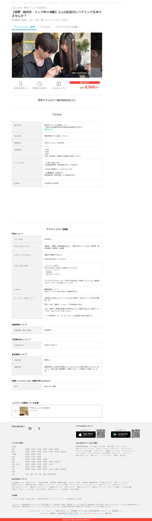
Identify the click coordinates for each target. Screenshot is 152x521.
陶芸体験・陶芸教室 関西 (58, 482)
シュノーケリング (126, 449)
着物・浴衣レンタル (82, 455)
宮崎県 (57, 469)
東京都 (57, 452)
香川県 (33, 467)
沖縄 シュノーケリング (121, 482)
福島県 (57, 449)
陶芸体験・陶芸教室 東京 (90, 482)
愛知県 (39, 459)
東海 (13, 459)
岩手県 (33, 449)
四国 (13, 467)
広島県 (45, 464)
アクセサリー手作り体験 (84, 451)
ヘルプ (47, 511)
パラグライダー (99, 451)
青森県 (27, 449)
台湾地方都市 (51, 474)
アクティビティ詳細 (66, 26)
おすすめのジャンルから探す (87, 443)
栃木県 (27, 452)
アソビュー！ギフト (57, 499)
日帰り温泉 (110, 446)
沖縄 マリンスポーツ (18, 489)
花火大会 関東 (74, 489)
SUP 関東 (65, 489)
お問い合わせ (60, 511)
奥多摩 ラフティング (56, 487)
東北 (13, 449)
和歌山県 (57, 462)
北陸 (13, 457)
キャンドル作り (81, 453)
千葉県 (51, 452)
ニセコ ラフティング (76, 485)
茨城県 (39, 452)
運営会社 (108, 513)
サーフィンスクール (128, 451)
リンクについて (34, 511)
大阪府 (39, 462)
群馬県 (33, 452)
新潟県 (39, 454)
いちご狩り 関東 (126, 487)
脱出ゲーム (94, 455)
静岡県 (27, 459)
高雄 (44, 474)
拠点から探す (31, 499)
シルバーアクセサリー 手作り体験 (99, 453)
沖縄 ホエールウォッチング (38, 487)
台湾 (13, 474)
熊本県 (45, 469)
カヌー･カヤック (121, 446)
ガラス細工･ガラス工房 (97, 446)
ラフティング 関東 (62, 485)
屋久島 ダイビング (18, 485)
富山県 (27, 457)
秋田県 (45, 449)
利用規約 (115, 511)
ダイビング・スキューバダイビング (107, 449)
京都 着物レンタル (18, 482)
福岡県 (27, 469)
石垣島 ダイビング (106, 482)
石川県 (33, 457)
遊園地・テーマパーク (113, 451)
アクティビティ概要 (24, 26)
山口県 (51, 464)
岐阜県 (33, 459)
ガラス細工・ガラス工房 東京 (36, 489)
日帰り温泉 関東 (43, 482)
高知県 (45, 467)
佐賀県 (33, 469)
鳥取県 (27, 464)
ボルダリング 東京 (74, 482)
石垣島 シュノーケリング (46, 485)
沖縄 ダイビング (31, 482)
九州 (13, 469)
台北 (26, 474)
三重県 (45, 459)
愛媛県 (39, 467)
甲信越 (14, 454)
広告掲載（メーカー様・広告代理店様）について (88, 511)
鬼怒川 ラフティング (83, 487)
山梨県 (27, 454)
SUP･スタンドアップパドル (85, 449)
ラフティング (126, 453)
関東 (13, 452)
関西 (13, 462)
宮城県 (39, 449)
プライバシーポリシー (91, 513)
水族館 (115, 455)
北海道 (14, 447)
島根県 (33, 464)
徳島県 (27, 467)
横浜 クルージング (105, 485)
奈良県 (51, 462)
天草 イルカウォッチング (20, 487)
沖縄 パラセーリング (119, 485)
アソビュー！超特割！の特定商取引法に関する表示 (59, 513)
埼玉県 (45, 452)
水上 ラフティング (91, 485)
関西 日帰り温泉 (31, 485)
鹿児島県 (63, 469)
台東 (31, 474)
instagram (30, 428)
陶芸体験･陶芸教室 (82, 446)
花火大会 (122, 455)
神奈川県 (63, 452)
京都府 (33, 462)
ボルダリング (116, 453)
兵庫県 (45, 462)
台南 (40, 474)
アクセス (45, 26)
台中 (35, 474)
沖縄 (13, 472)
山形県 (51, 449)
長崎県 (39, 469)
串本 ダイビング (70, 487)
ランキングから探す (18, 499)
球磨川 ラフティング (98, 487)
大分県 (51, 469)
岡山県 (39, 464)
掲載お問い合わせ (43, 499)
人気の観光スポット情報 (73, 499)
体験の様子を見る (79, 73)
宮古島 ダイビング (54, 489)
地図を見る (48, 129)
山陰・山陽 (15, 464)
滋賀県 (27, 462)
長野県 (33, 454)
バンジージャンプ (105, 455)
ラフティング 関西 (113, 487)
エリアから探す (18, 443)
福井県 (39, 457)
